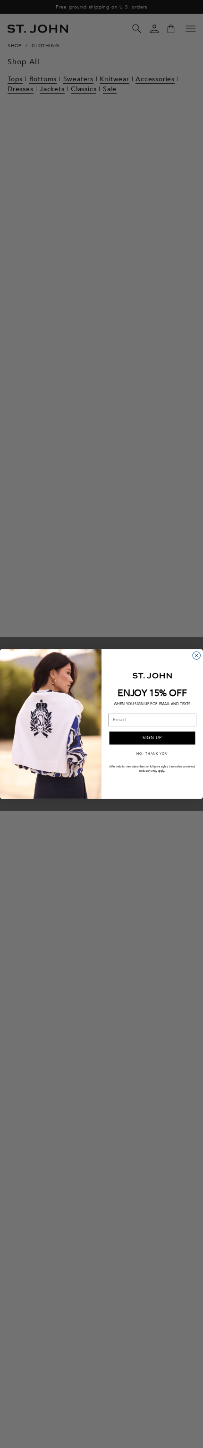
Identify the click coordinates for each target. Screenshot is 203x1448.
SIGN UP (152, 738)
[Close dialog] (197, 656)
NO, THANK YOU (152, 753)
